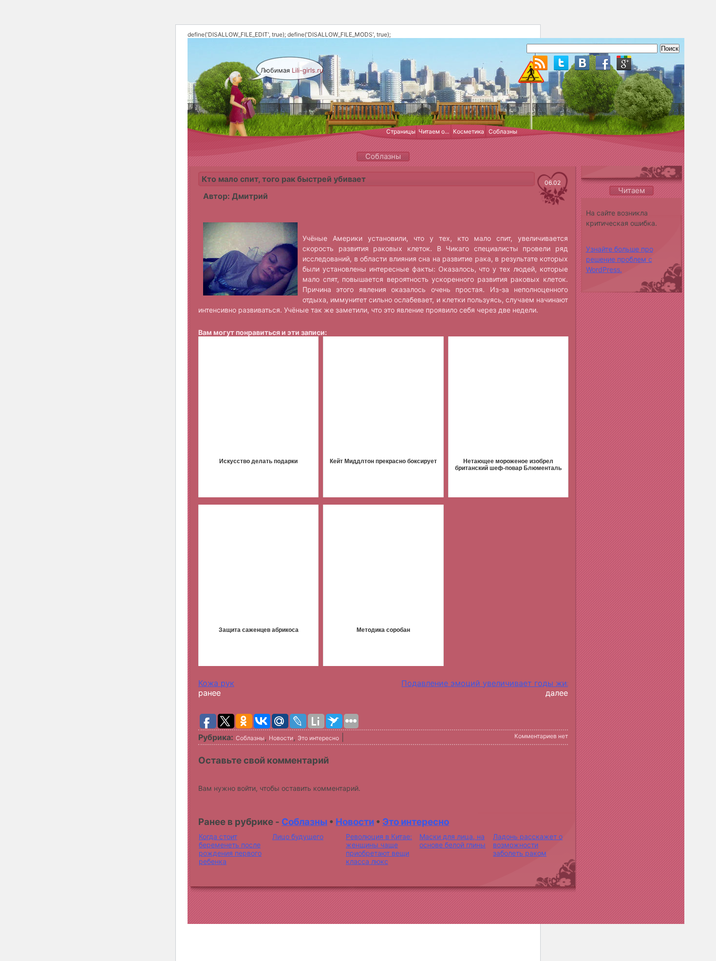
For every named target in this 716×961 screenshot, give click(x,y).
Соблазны (503, 131)
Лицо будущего (297, 836)
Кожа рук (216, 683)
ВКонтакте (582, 63)
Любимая (292, 70)
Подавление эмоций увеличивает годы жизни (490, 683)
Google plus (624, 63)
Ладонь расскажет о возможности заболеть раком (528, 844)
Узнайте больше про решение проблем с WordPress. (619, 259)
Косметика (468, 131)
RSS (540, 63)
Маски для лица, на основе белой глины (452, 840)
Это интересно (318, 738)
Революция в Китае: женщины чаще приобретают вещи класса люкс (379, 848)
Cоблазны (250, 738)
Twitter (561, 63)
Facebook (603, 63)
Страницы (400, 131)
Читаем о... (433, 131)
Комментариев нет (541, 736)
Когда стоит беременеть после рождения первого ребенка (230, 848)
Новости (281, 738)
